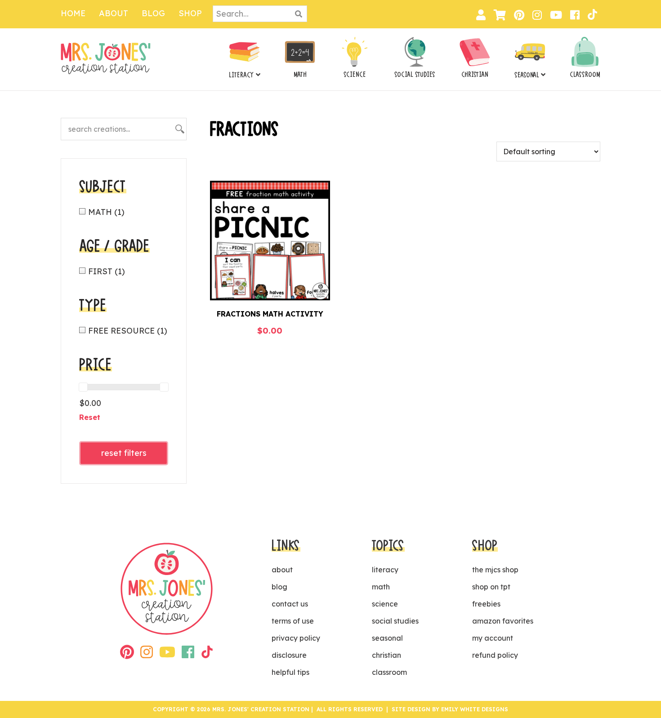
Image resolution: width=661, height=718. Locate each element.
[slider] (83, 387)
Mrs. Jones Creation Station (106, 58)
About (113, 13)
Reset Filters (124, 453)
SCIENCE (355, 74)
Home (73, 13)
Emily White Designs (474, 709)
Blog (153, 13)
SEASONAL (526, 75)
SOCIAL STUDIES (414, 74)
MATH (300, 74)
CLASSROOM (585, 74)
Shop (190, 13)
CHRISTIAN (474, 74)
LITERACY (241, 75)
